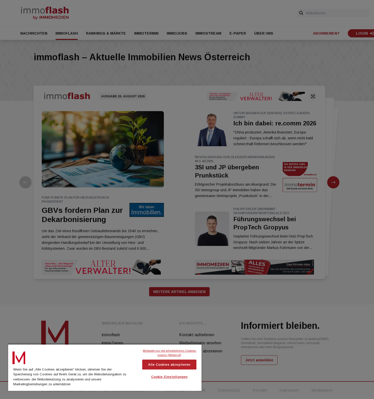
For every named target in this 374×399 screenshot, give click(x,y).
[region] (105, 367)
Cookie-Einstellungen (169, 377)
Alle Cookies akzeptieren (169, 364)
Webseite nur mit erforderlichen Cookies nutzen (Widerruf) (169, 353)
